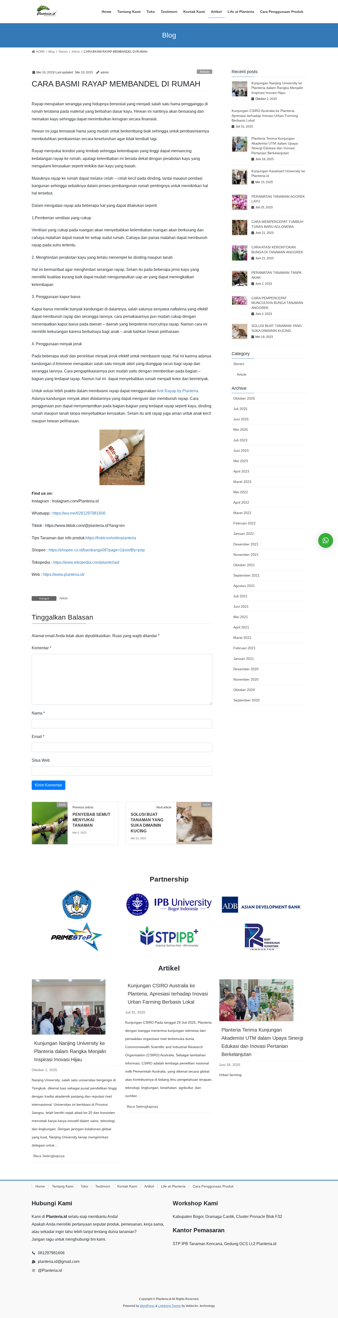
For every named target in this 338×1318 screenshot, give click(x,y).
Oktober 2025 (244, 398)
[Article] (50, 819)
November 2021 (246, 555)
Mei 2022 (240, 492)
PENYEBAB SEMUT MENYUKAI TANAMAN (91, 820)
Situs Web (41, 760)
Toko (84, 1186)
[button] (325, 540)
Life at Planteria (173, 1186)
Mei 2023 (240, 461)
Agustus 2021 (244, 586)
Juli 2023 (240, 440)
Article (204, 72)
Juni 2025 (241, 419)
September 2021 (246, 575)
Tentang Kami (62, 1186)
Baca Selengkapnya (57, 1158)
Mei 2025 (240, 430)
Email (38, 737)
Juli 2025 (240, 409)
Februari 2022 (244, 523)
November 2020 (246, 679)
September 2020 (246, 700)
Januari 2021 (243, 659)
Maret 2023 (242, 482)
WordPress (147, 1306)
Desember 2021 (246, 544)
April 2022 (241, 502)
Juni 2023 (241, 451)
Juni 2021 (241, 606)
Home (40, 1186)
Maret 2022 (242, 513)
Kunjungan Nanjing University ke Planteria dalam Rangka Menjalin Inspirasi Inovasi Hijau (277, 88)
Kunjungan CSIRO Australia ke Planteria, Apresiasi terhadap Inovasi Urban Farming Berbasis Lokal (265, 115)
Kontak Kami (127, 1186)
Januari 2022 (243, 534)
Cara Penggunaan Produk (213, 1186)
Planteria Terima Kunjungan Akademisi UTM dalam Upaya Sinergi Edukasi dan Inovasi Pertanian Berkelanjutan (262, 1042)
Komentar (41, 648)
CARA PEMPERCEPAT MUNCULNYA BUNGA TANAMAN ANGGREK (277, 303)
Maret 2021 (242, 638)
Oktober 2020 (244, 690)
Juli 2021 (240, 596)
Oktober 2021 (244, 565)
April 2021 (241, 627)
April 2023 (241, 471)
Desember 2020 (246, 669)
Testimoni (102, 1186)
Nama (38, 713)
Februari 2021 (244, 648)
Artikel (149, 1186)
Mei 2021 (240, 617)
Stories (238, 364)
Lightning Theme (169, 1306)
